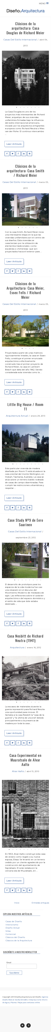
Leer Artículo (14, 144)
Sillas (8, 931)
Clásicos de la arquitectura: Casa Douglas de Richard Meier (25, 28)
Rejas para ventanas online (29, 1002)
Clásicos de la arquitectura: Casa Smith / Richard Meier (25, 170)
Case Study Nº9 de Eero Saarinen (25, 522)
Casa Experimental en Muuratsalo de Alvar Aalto (25, 759)
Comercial (11, 934)
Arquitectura (17, 647)
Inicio (16, 903)
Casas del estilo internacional (20, 39)
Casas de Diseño (14, 921)
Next (45, 78)
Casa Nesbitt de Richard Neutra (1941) (25, 638)
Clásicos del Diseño (15, 937)
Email (9, 962)
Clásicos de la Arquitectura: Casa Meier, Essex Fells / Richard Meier (25, 290)
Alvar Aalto (18, 771)
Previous (5, 78)
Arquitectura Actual (17, 416)
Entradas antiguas (40, 903)
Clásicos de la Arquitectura (19, 940)
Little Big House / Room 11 (25, 406)
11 (46, 849)
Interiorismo (12, 925)
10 (42, 849)
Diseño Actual (13, 928)
